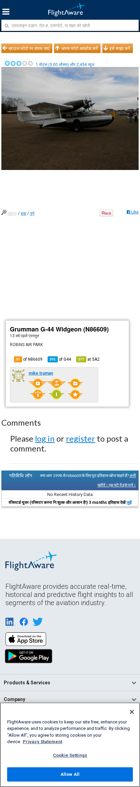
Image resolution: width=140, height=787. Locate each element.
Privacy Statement (42, 741)
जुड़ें (129, 502)
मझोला (12, 213)
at (89, 359)
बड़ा (23, 213)
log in (45, 438)
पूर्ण (32, 213)
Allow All (70, 774)
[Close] (131, 711)
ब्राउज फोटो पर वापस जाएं (29, 48)
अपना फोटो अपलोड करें (79, 48)
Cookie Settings (70, 755)
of (60, 359)
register (80, 438)
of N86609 (29, 359)
